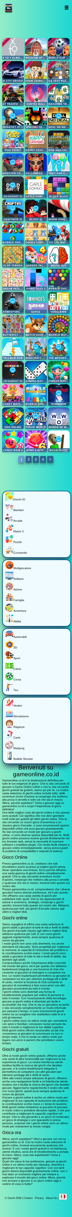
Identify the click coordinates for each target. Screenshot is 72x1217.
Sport (16, 658)
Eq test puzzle (59, 72)
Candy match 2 (13, 395)
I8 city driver (13, 72)
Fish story (13, 141)
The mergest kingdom (59, 349)
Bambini (18, 510)
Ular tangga (13, 256)
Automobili (20, 636)
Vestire (17, 705)
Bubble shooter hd (59, 280)
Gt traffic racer (13, 95)
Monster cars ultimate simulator (13, 164)
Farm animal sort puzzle (36, 72)
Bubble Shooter (23, 758)
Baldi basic (59, 441)
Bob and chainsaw (59, 141)
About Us (51, 1198)
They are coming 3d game (59, 164)
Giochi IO (19, 499)
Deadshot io (13, 187)
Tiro (15, 690)
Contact (28, 1198)
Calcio (17, 668)
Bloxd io (36, 210)
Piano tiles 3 (36, 280)
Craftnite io (13, 210)
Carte (16, 737)
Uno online (13, 418)
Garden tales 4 (36, 256)
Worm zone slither (59, 210)
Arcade (17, 520)
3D (15, 647)
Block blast (59, 187)
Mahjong (18, 748)
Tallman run (13, 349)
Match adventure (36, 326)
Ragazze (19, 726)
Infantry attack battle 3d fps (13, 118)
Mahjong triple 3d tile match (59, 95)
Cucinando (20, 552)
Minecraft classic (36, 349)
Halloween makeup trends (36, 164)
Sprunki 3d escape (36, 118)
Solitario (18, 578)
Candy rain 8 (13, 441)
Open (67, 7)
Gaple (36, 303)
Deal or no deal (59, 118)
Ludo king (59, 303)
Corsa (17, 679)
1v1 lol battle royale (59, 233)
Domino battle (36, 372)
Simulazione (21, 716)
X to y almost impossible (13, 49)
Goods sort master (36, 233)
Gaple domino (36, 187)
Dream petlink (13, 280)
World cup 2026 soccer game (59, 49)
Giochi (21, 7)
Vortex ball (36, 95)
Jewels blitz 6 (36, 441)
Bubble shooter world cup (13, 233)
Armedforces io (13, 303)
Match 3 (18, 531)
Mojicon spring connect (36, 49)
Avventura (19, 610)
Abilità (17, 621)
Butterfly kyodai (13, 326)
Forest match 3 (59, 372)
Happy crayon (36, 141)
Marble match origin (59, 326)
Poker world (36, 418)
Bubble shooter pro (36, 395)
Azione (17, 589)
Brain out (59, 256)
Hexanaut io (13, 372)
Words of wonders (59, 418)
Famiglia (18, 600)
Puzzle (17, 542)
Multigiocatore (22, 568)
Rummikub (59, 395)
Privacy (39, 1198)
